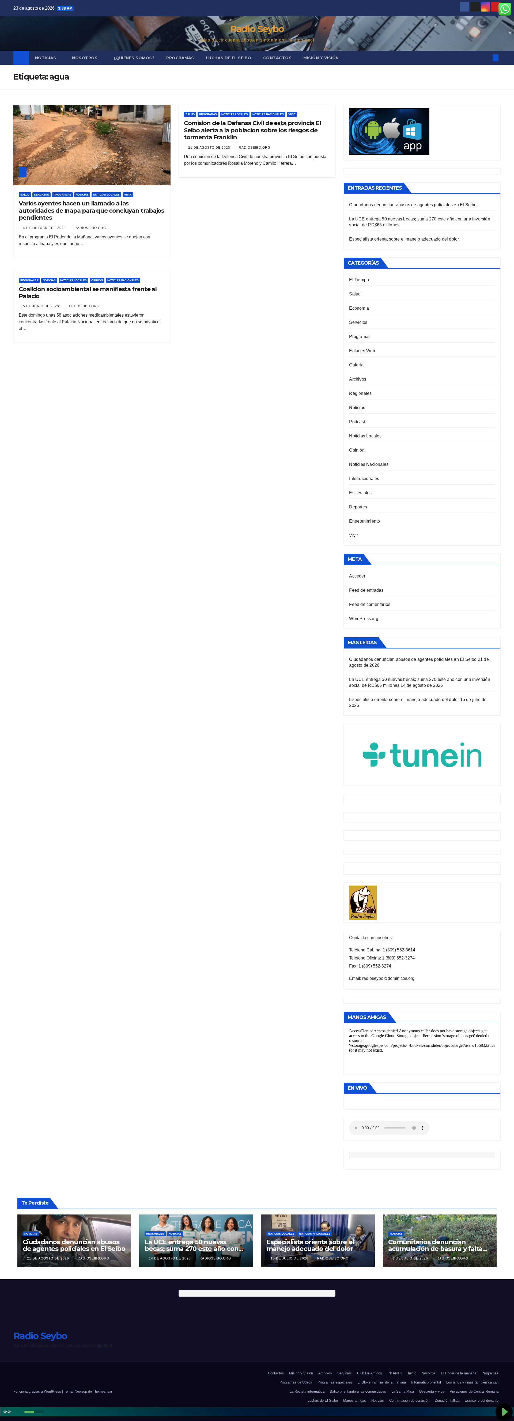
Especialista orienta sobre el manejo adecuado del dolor (404, 239)
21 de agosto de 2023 (209, 147)
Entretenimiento (364, 521)
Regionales (29, 280)
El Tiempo (359, 280)
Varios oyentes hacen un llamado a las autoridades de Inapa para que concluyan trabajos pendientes (91, 210)
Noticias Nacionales (268, 114)
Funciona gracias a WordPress (37, 1391)
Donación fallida (447, 1400)
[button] (486, 57)
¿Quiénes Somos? (134, 57)
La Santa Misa (402, 1391)
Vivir (127, 194)
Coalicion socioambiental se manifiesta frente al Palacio (88, 293)
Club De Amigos (369, 1373)
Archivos (357, 379)
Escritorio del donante (481, 1400)
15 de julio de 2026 (290, 1258)
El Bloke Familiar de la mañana (381, 1382)
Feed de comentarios (369, 604)
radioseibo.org (90, 228)
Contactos (277, 57)
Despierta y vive (431, 1391)
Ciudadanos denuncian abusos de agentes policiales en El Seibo (413, 205)
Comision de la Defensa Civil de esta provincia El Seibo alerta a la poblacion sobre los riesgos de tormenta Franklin (252, 130)
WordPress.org (363, 618)
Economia (359, 308)
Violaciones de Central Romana (474, 1391)
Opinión (97, 280)
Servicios (41, 194)
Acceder (357, 576)
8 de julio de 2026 (410, 1258)
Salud (24, 194)
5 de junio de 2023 (41, 306)
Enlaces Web (362, 350)
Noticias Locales (106, 194)
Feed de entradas (366, 590)
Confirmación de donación (409, 1400)
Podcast (357, 421)
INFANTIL (395, 1373)
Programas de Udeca (295, 1382)
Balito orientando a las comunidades (358, 1391)
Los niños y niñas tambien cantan (472, 1382)
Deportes (358, 507)
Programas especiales (335, 1382)
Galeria (356, 365)
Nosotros (85, 57)
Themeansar (102, 1391)
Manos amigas (354, 1400)
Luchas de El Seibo (228, 57)
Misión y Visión (321, 57)
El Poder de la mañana (458, 1373)
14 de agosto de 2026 (170, 1258)
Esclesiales (360, 492)
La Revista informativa (307, 1391)
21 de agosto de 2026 (48, 1258)
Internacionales (364, 478)
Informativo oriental (426, 1382)
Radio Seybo (257, 29)
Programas (180, 57)
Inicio (412, 1373)
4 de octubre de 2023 (45, 228)
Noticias (46, 57)
